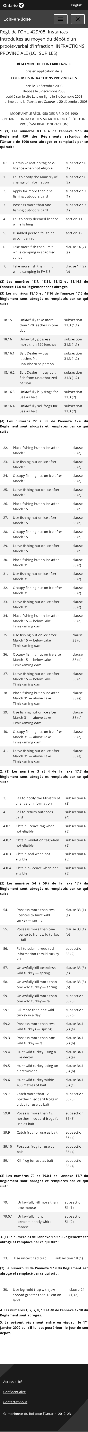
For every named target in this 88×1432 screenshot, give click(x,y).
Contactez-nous (15, 1402)
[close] (78, 19)
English (76, 5)
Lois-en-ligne (17, 19)
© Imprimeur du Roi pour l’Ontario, (37, 1413)
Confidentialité (14, 1392)
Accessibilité (12, 1381)
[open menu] (61, 19)
